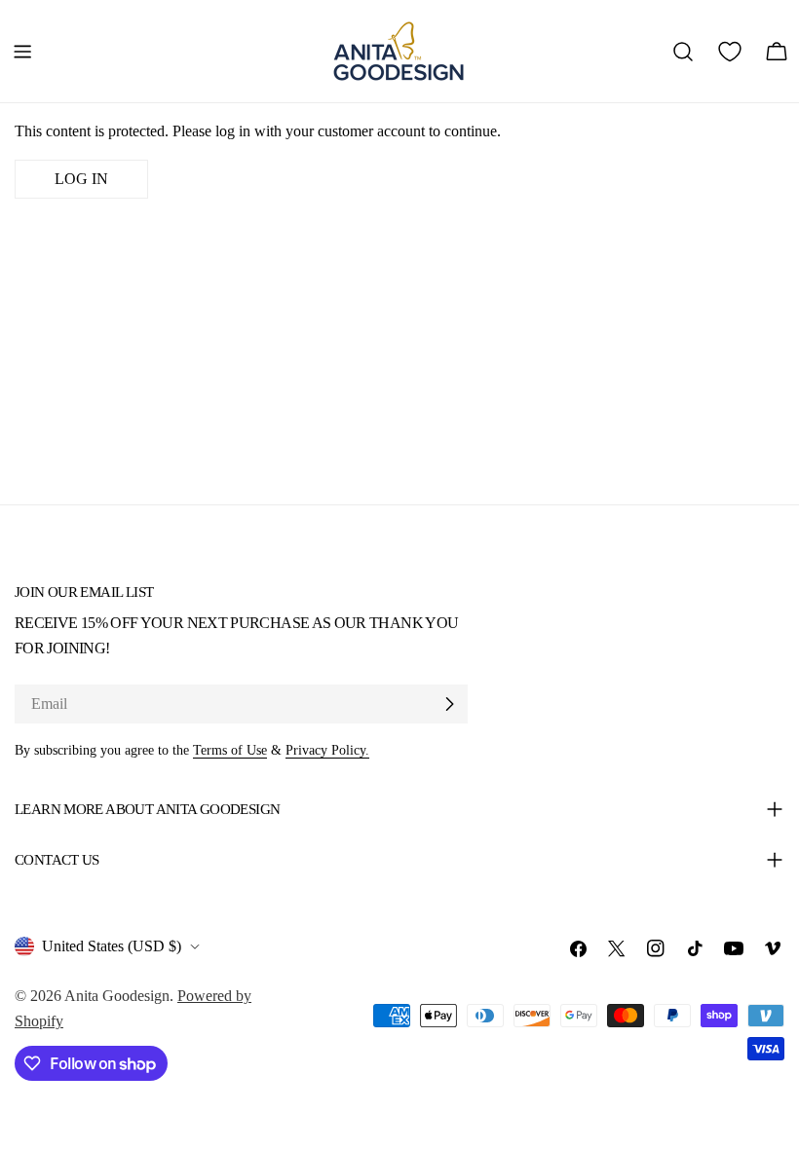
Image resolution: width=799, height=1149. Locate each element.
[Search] (683, 51)
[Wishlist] (729, 51)
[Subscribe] (449, 704)
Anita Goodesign (117, 995)
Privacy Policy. (327, 750)
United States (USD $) (111, 946)
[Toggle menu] (22, 51)
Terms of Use (230, 750)
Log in (81, 178)
